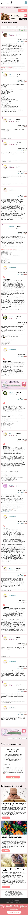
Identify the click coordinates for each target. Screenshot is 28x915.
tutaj (4, 773)
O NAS (9, 900)
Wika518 (10, 74)
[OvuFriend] (6, 3)
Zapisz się (13, 777)
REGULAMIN (18, 902)
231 (21, 27)
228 (15, 27)
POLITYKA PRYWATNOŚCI (16, 900)
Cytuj (18, 41)
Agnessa (11, 34)
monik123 (11, 316)
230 (19, 27)
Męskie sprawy (8, 7)
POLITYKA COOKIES (9, 902)
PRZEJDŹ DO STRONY (14, 912)
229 (17, 27)
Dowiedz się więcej (14, 909)
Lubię (22, 41)
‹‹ (8, 27)
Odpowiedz (22, 10)
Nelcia (10, 119)
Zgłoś (25, 41)
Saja (10, 433)
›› (25, 27)
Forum (2, 7)
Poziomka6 (11, 226)
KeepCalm (11, 485)
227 (12, 27)
